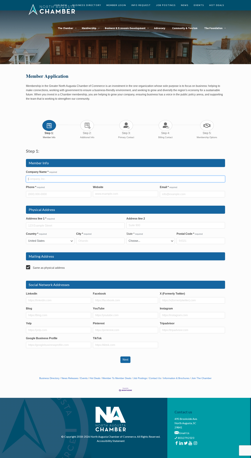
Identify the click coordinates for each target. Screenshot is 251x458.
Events (84, 378)
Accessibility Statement (111, 440)
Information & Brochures (176, 378)
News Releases (69, 378)
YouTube (98, 308)
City (84, 233)
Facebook (99, 293)
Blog (29, 308)
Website (98, 187)
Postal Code (190, 233)
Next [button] (125, 359)
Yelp (29, 323)
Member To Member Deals (116, 378)
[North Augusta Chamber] (52, 9)
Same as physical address (49, 267)
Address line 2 (135, 218)
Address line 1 (40, 218)
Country (36, 233)
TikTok (97, 338)
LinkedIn (31, 293)
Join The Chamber (201, 378)
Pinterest (98, 323)
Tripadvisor (167, 323)
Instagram (166, 308)
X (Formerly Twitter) (172, 293)
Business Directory (49, 378)
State (134, 233)
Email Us (184, 433)
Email (168, 187)
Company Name (41, 171)
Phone (35, 187)
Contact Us (155, 378)
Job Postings (140, 378)
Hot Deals (95, 378)
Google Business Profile (41, 338)
